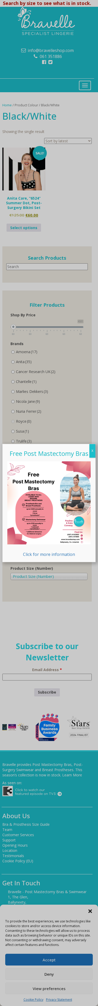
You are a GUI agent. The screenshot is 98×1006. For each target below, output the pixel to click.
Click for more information (49, 554)
